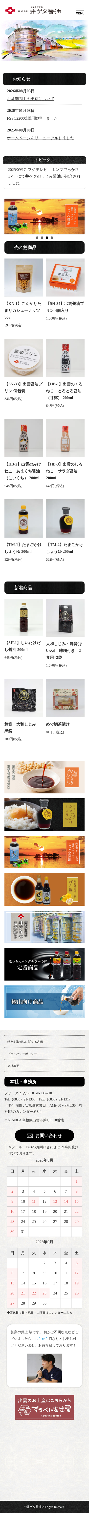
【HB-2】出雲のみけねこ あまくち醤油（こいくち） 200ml (22, 471)
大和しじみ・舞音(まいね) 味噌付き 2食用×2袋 (64, 651)
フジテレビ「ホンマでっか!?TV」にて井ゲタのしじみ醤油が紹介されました (44, 176)
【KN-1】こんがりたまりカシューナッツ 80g (22, 310)
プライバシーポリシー (22, 1054)
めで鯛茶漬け (58, 724)
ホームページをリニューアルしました (40, 138)
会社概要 (13, 1066)
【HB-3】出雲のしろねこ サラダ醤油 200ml (64, 471)
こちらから (40, 1339)
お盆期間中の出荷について (30, 99)
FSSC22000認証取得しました (32, 118)
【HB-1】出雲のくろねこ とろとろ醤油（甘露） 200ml (64, 391)
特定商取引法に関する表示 (25, 1042)
